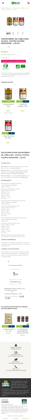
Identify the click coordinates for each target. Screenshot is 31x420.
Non (7, 298)
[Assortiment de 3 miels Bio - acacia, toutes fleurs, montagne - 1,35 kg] (15, 21)
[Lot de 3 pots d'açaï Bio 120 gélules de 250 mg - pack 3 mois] (22, 318)
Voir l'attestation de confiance (15, 265)
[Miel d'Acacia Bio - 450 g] (8, 93)
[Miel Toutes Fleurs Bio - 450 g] (8, 125)
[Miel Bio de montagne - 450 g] (22, 93)
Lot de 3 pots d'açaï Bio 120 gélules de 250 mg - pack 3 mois (22, 331)
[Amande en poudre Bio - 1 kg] (8, 318)
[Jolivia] (15, 3)
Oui (21, 296)
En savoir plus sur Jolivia (7, 389)
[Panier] (5, 326)
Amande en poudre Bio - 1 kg (8, 330)
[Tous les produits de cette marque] (5, 66)
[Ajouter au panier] (19, 101)
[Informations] (26, 101)
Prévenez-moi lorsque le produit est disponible (13, 61)
